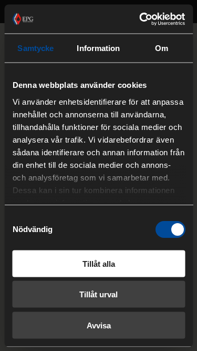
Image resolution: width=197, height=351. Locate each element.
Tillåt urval (98, 294)
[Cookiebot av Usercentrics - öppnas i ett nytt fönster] (140, 19)
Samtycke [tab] (35, 48)
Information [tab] (98, 48)
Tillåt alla (98, 263)
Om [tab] (161, 48)
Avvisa (99, 324)
